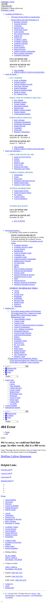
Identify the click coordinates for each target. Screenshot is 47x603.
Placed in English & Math (23, 90)
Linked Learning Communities (24, 51)
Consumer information (23, 595)
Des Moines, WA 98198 (13, 560)
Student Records (19, 126)
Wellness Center (19, 356)
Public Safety (18, 349)
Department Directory (21, 331)
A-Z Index (13, 404)
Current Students (11, 406)
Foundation (9, 537)
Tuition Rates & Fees (21, 191)
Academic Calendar (21, 41)
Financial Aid (10, 517)
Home (7, 432)
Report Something (11, 548)
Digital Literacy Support (22, 261)
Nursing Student (19, 112)
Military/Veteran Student (22, 110)
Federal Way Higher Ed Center (32, 360)
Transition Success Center (23, 277)
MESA (16, 267)
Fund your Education (12, 151)
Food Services (19, 343)
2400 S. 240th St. (11, 558)
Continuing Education (21, 55)
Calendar (10, 370)
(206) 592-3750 (17, 576)
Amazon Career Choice (22, 185)
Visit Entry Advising (21, 86)
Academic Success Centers (23, 247)
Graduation (18, 128)
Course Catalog (15, 390)
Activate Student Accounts (23, 84)
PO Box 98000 (10, 556)
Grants (16, 177)
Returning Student (20, 102)
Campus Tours (19, 323)
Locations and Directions (32, 311)
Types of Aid (18, 165)
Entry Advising (19, 120)
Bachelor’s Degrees (21, 22)
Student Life (9, 308)
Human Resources (11, 508)
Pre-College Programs (21, 34)
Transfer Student (19, 104)
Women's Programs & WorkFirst (25, 282)
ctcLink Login (6, 470)
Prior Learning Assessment (23, 53)
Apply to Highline (20, 80)
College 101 (18, 36)
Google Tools (18, 294)
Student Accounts (11, 535)
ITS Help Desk (19, 263)
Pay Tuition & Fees (20, 94)
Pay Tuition (18, 195)
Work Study (18, 179)
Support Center (19, 273)
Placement (8, 523)
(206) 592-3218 (20, 580)
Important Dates (6, 481)
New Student (18, 100)
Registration (9, 519)
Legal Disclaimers (36, 595)
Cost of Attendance (20, 199)
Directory (8, 504)
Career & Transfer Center (22, 253)
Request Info (11, 368)
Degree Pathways (11, 533)
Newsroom (9, 502)
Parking (16, 337)
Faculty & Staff (15, 398)
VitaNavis (17, 304)
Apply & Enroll (11, 74)
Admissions (9, 515)
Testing (17, 523)
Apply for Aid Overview (22, 157)
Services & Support (12, 230)
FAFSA (16, 159)
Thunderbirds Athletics (29, 358)
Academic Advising (21, 43)
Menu (4, 4)
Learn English (19, 32)
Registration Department (22, 124)
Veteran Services (19, 280)
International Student (21, 106)
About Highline (10, 500)
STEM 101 (18, 38)
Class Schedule (15, 386)
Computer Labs (19, 255)
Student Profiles (19, 352)
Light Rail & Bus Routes (22, 335)
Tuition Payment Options (22, 193)
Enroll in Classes (20, 92)
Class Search (5, 477)
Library (16, 265)
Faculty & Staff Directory (23, 333)
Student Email (19, 302)
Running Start (19, 28)
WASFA (17, 161)
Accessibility (9, 597)
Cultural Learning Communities (25, 259)
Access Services (19, 249)
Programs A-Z (19, 45)
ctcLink (16, 292)
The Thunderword (20, 354)
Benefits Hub (18, 251)
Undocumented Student (22, 114)
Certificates (18, 26)
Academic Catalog (20, 39)
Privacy (33, 593)
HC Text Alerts (19, 345)
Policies (16, 347)
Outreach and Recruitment (23, 271)
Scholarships (18, 175)
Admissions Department (22, 122)
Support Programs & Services (24, 275)
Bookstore (17, 339)
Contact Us (9, 584)
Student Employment (21, 183)
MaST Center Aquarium (30, 362)
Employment (14, 400)
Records (18, 519)
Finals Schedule (19, 47)
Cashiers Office (19, 197)
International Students (12, 407)
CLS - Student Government (23, 329)
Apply (9, 372)
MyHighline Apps (16, 394)
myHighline (18, 298)
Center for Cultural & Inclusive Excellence (28, 325)
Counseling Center (20, 257)
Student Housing (20, 351)
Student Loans (19, 163)
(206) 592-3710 (16, 573)
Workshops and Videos (22, 169)
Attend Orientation (20, 88)
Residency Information (22, 132)
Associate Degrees (20, 24)
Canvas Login (6, 473)
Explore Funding (20, 82)
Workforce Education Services (24, 181)
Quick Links (9, 380)
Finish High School (20, 30)
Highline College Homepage (16, 456)
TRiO (16, 279)
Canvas (16, 291)
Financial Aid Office (21, 167)
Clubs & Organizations (22, 327)
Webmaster (33, 452)
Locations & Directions (13, 542)
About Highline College (22, 319)
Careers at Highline (12, 506)
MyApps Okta (19, 300)
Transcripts (18, 130)
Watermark (18, 306)
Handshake (18, 296)
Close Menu (6, 6)
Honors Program (19, 49)
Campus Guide (19, 321)
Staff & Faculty (10, 510)
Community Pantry (20, 341)
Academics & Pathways (13, 14)
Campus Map (14, 402)
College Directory (16, 388)
